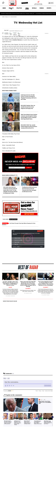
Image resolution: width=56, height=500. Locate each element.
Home (3, 16)
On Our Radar (14, 16)
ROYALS (34, 8)
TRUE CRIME (27, 8)
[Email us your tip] (12, 5)
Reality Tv (7, 16)
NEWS (4, 8)
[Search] (3, 3)
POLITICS (19, 8)
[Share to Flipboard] (15, 33)
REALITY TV (11, 8)
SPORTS (49, 8)
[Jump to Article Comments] (3, 33)
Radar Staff (6, 30)
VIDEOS (41, 8)
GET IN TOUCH (29, 214)
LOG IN (51, 2)
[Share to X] (11, 33)
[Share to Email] (19, 33)
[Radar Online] (24, 3)
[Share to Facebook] (6, 33)
